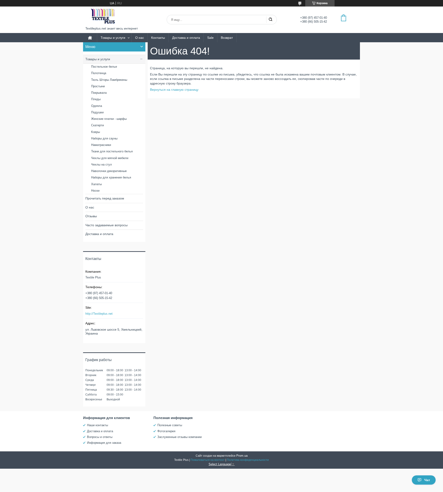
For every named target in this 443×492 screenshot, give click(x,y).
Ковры (95, 132)
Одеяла (96, 106)
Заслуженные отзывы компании (179, 437)
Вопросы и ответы (99, 437)
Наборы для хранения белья (111, 177)
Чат (427, 480)
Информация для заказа (104, 442)
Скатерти (97, 125)
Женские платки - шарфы (109, 119)
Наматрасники (101, 145)
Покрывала (99, 92)
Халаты (96, 184)
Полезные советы (169, 425)
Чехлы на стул (101, 164)
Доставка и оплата (186, 37)
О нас (139, 37)
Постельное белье (104, 66)
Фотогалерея (166, 431)
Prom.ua (242, 455)
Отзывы (91, 216)
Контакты (158, 37)
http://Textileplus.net (99, 313)
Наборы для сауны (104, 138)
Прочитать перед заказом (104, 198)
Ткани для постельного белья (112, 151)
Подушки (97, 112)
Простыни (98, 86)
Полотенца (98, 73)
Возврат (227, 37)
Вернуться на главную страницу (174, 89)
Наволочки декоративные (109, 171)
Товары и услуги (113, 37)
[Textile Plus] (102, 16)
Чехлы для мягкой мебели (109, 158)
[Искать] (270, 19)
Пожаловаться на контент (208, 460)
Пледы (96, 99)
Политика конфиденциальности (248, 460)
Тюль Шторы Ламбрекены (109, 79)
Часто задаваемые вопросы (106, 225)
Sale (210, 37)
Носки (95, 190)
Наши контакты (97, 425)
